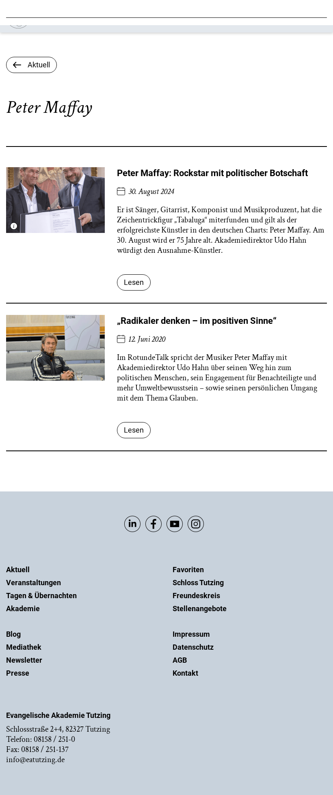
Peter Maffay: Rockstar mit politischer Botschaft (212, 173)
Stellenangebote (200, 608)
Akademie (23, 608)
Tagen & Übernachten (41, 595)
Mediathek (23, 647)
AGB (180, 660)
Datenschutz (193, 647)
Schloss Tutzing (198, 582)
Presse (17, 673)
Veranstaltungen (33, 582)
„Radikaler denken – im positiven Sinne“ (197, 321)
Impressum (191, 634)
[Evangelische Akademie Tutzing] (53, 26)
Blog (13, 634)
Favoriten (188, 569)
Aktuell (18, 569)
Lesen (134, 282)
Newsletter (24, 660)
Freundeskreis (196, 595)
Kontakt (185, 673)
